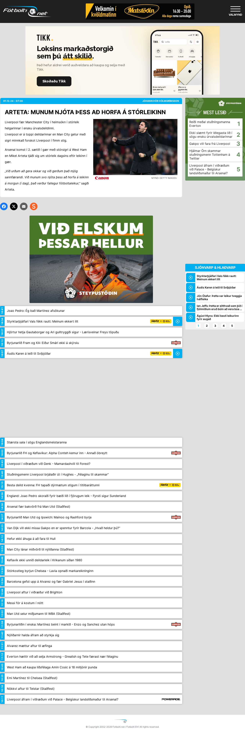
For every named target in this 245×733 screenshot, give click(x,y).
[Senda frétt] (24, 206)
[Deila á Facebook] (4, 206)
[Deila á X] (14, 206)
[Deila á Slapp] (34, 206)
